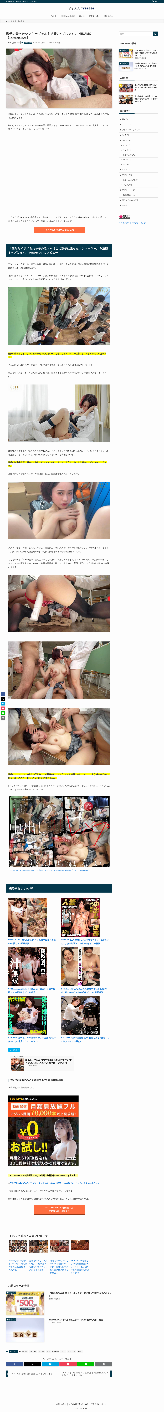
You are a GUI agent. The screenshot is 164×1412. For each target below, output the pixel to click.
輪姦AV (24, 1351)
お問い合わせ (61, 1404)
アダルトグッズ (128, 190)
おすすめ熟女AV (129, 155)
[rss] (153, 1)
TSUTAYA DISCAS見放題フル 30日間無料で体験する (59, 1210)
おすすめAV (28, 43)
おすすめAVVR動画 (130, 180)
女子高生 (41, 1351)
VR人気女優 (127, 185)
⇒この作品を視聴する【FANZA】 (59, 230)
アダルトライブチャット (132, 130)
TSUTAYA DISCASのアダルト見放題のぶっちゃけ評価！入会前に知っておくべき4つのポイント (54, 1183)
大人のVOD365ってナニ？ (79, 1404)
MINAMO (55, 1351)
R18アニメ (126, 170)
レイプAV (33, 1351)
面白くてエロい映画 (130, 200)
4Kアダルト (127, 160)
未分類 (124, 205)
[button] (14, 1364)
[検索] (156, 1)
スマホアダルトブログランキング (132, 223)
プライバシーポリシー (99, 1404)
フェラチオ (127, 150)
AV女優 (126, 165)
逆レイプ (126, 145)
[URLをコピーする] (103, 1364)
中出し (80, 1351)
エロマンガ (126, 124)
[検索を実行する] (155, 33)
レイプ (63, 1351)
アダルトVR (127, 175)
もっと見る (13, 1050)
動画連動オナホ (129, 195)
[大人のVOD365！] (82, 8)
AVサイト (126, 135)
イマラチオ (71, 1351)
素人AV (125, 119)
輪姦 (48, 1351)
